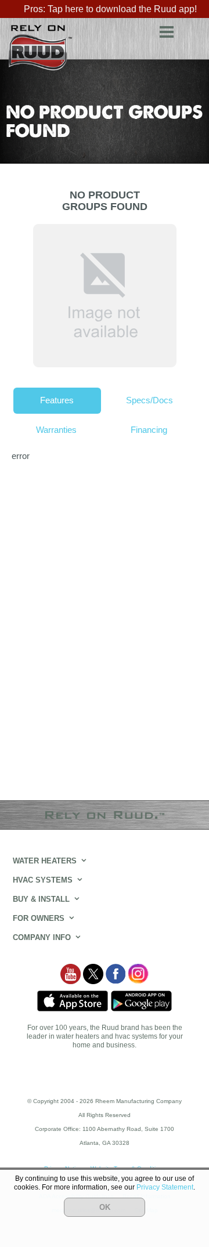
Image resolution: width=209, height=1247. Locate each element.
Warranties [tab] (56, 430)
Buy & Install (41, 899)
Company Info (42, 937)
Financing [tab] (149, 430)
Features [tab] (57, 400)
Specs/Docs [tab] (149, 400)
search (192, 30)
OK (104, 1207)
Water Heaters (45, 860)
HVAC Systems (43, 880)
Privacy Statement (164, 1187)
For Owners (38, 918)
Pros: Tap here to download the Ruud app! (110, 9)
